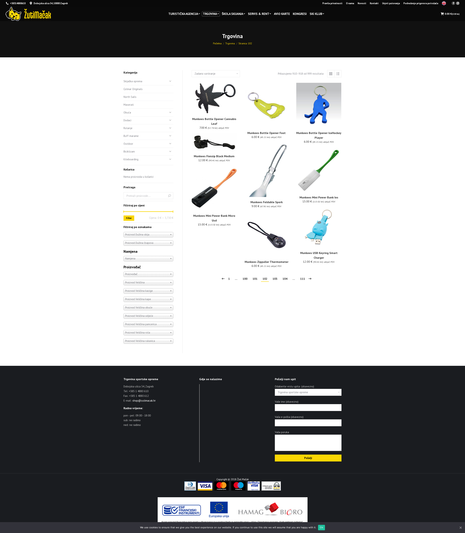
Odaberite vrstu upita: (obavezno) (294, 386)
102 (264, 278)
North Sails (130, 97)
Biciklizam (129, 151)
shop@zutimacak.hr (144, 400)
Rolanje (128, 128)
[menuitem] (332, 3)
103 (274, 278)
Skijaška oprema (133, 81)
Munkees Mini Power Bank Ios (319, 197)
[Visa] (205, 489)
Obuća (127, 112)
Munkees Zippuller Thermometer (266, 262)
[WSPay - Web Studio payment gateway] (271, 489)
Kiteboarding (131, 159)
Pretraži (169, 195)
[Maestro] (238, 489)
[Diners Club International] (190, 489)
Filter (129, 218)
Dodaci (127, 120)
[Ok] (460, 527)
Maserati (129, 104)
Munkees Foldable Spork (266, 202)
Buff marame (131, 136)
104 (284, 278)
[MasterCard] (221, 489)
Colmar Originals (133, 89)
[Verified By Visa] (254, 489)
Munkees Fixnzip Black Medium (214, 156)
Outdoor (128, 143)
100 (244, 278)
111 (302, 278)
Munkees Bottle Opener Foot (266, 133)
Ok (321, 527)
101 (254, 278)
